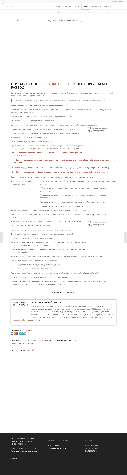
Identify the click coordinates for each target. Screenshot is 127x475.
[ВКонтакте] (12, 333)
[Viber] (17, 333)
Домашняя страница (63, 12)
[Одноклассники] (15, 333)
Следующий (113, 383)
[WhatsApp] (20, 333)
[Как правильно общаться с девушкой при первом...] (125, 237)
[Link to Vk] (123, 6)
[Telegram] (25, 333)
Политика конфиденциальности (24, 451)
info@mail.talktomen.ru (57, 448)
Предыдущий (14, 383)
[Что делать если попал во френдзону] (1, 237)
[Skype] (22, 333)
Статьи (71, 12)
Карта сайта (14, 458)
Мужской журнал (79, 12)
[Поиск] (116, 6)
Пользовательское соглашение (24, 448)
